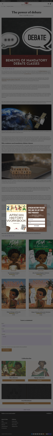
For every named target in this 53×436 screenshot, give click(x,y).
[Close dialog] (45, 206)
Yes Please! (36, 225)
